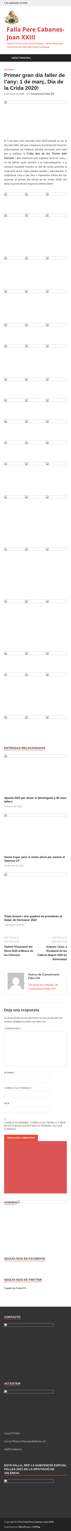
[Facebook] (51, 3)
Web (6, 1103)
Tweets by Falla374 (15, 1288)
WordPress (24, 1526)
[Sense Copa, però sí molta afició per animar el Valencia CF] (35, 834)
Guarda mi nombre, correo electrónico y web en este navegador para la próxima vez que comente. (34, 1125)
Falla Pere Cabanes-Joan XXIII (35, 33)
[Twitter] (56, 3)
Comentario (13, 1028)
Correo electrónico (18, 1088)
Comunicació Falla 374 (42, 94)
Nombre (10, 1072)
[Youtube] (65, 3)
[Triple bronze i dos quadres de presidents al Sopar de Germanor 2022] (35, 893)
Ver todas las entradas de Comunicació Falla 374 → (43, 986)
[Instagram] (60, 3)
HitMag (36, 1526)
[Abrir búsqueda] (62, 58)
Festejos (9, 70)
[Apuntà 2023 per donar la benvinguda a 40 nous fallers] (35, 774)
